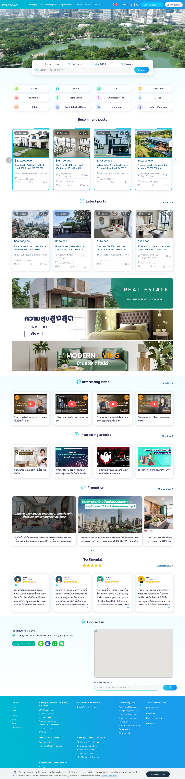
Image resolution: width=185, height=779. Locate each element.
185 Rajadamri (45, 717)
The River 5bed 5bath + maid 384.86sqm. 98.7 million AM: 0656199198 (69, 167)
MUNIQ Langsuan (46, 709)
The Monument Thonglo (88, 757)
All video (167, 383)
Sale (14, 707)
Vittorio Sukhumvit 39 (87, 753)
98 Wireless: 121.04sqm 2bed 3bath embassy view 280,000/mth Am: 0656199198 (154, 248)
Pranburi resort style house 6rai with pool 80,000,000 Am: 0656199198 (152, 167)
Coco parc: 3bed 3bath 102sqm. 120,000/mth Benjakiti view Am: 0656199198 (111, 248)
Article (88, 4)
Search (141, 70)
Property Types (65, 4)
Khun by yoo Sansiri (86, 749)
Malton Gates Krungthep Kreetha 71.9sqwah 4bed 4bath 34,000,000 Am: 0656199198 (112, 167)
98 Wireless (44, 732)
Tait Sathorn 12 (45, 742)
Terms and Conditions (156, 702)
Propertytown (10, 4)
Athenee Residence (47, 720)
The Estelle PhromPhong (88, 742)
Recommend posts (49, 4)
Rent (14, 710)
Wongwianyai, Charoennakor (53, 762)
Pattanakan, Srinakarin (88, 702)
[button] (181, 39)
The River (43, 767)
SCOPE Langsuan (46, 713)
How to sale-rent (154, 718)
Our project (17, 727)
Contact (97, 4)
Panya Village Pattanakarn (89, 707)
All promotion (164, 488)
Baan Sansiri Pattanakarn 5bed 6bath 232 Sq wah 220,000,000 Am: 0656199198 (29, 167)
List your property (152, 4)
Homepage (33, 4)
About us (150, 713)
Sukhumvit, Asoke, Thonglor (91, 737)
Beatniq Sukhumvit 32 (87, 745)
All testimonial (164, 565)
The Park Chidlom (46, 728)
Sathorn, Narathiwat (49, 737)
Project (79, 4)
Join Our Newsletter (103, 682)
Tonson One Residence (49, 724)
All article (166, 436)
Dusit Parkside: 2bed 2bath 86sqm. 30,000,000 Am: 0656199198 (30, 248)
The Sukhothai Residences (50, 745)
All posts (167, 202)
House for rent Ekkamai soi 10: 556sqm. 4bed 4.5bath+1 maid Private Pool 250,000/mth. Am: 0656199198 (69, 248)
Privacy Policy (152, 707)
